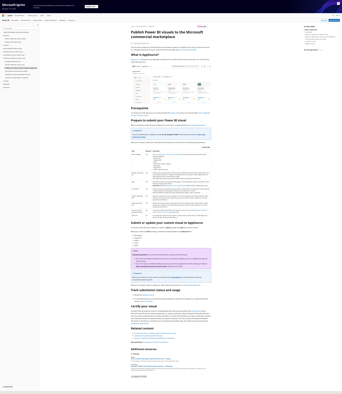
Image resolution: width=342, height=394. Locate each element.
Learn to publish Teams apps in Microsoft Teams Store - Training (150, 359)
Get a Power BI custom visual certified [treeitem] (16, 71)
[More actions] (209, 26)
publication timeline (146, 301)
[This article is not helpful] (322, 50)
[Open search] (333, 15)
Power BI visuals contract (160, 212)
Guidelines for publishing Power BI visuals (148, 336)
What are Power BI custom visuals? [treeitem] (15, 39)
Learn (133, 26)
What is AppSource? (311, 30)
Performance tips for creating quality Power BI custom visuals (155, 333)
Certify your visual (310, 41)
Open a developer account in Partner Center (151, 266)
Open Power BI (334, 20)
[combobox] (20, 28)
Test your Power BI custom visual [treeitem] (15, 65)
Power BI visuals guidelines (196, 125)
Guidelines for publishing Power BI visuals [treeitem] (17, 74)
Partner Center (175, 113)
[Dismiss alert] (338, 3)
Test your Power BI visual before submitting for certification (154, 338)
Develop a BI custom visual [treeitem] (13, 42)
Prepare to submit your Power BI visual (316, 34)
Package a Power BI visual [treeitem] (12, 61)
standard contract (200, 210)
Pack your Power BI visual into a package (167, 154)
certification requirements (140, 323)
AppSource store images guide (176, 185)
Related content (309, 44)
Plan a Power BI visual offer (187, 50)
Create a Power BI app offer (191, 285)
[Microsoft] (3, 15)
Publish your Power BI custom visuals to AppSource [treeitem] (21, 68)
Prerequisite (308, 32)
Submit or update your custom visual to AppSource (320, 37)
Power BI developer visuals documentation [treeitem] (16, 32)
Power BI (151, 26)
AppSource (134, 59)
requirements (176, 277)
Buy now (324, 20)
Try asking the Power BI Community (155, 342)
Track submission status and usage (315, 39)
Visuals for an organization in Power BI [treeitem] (16, 78)
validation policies (148, 295)
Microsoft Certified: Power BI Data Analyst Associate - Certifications (152, 366)
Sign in (338, 15)
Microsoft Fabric (141, 26)
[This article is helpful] (320, 50)
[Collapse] (37, 24)
